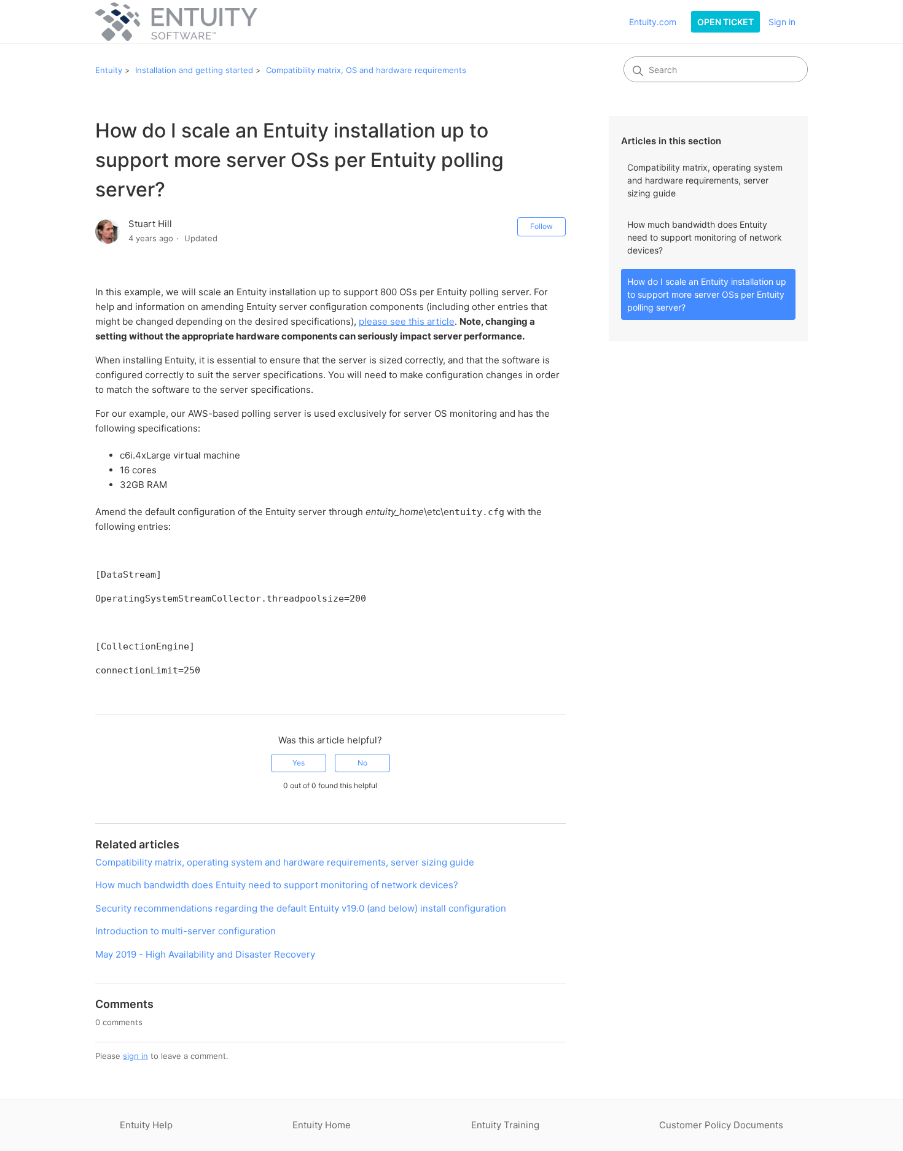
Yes (298, 762)
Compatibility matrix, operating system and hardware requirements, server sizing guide (705, 180)
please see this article (407, 321)
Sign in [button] (782, 22)
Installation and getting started (194, 70)
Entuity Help (146, 1125)
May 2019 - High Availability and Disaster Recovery (205, 954)
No (362, 762)
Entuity (108, 70)
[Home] (176, 21)
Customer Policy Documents (721, 1125)
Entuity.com (652, 22)
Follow (541, 226)
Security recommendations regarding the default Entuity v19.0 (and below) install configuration (300, 908)
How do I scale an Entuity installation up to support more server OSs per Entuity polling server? (706, 294)
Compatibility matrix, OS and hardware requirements (366, 70)
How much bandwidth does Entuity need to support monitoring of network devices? (704, 237)
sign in (135, 1056)
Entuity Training (505, 1125)
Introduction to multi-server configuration (185, 931)
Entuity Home (321, 1125)
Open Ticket (725, 22)
